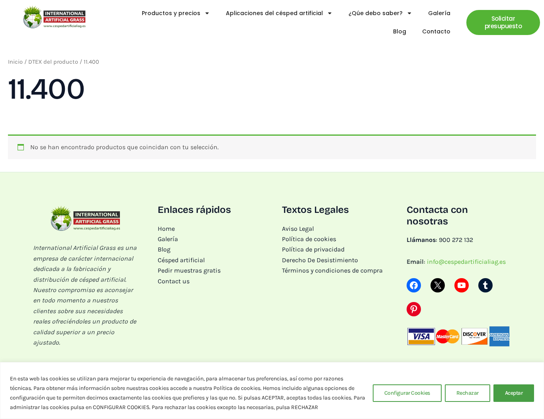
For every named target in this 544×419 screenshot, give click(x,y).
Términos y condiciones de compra (332, 270)
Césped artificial (181, 260)
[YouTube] (461, 285)
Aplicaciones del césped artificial (274, 13)
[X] (438, 285)
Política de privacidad (313, 249)
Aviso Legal (298, 228)
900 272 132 (456, 240)
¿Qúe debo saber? (375, 13)
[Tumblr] (485, 285)
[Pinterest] (414, 309)
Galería (439, 13)
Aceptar (514, 393)
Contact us (174, 281)
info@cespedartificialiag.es (466, 261)
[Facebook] (414, 285)
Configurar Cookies (407, 393)
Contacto (436, 31)
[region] (272, 390)
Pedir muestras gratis (189, 270)
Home (166, 228)
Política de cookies (309, 239)
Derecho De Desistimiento (320, 260)
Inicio (15, 61)
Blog (399, 31)
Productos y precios (171, 13)
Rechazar (467, 393)
